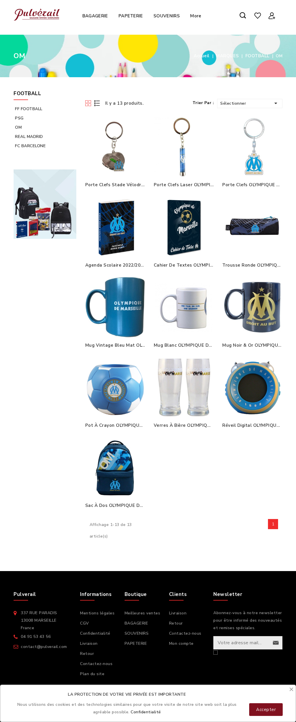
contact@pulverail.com (44, 646)
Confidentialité (95, 633)
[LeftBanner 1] (45, 204)
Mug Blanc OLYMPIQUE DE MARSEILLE (196, 345)
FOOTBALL (27, 93)
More (195, 16)
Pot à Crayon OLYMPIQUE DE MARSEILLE (130, 425)
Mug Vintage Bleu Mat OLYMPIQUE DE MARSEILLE (140, 345)
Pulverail (25, 594)
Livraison (89, 643)
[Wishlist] (257, 16)
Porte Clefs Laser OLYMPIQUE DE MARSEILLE (204, 185)
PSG (19, 118)
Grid (88, 103)
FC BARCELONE (30, 146)
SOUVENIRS (166, 16)
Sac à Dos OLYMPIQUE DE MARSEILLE (127, 505)
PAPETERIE (131, 16)
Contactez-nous (96, 663)
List (97, 103)
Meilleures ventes (142, 613)
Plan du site (92, 674)
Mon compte (181, 643)
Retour (87, 653)
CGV (84, 623)
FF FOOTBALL (28, 109)
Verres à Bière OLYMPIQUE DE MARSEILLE (200, 425)
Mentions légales (97, 613)
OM (18, 127)
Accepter (266, 709)
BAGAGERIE (95, 16)
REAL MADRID (29, 136)
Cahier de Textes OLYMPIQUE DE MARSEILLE (204, 265)
